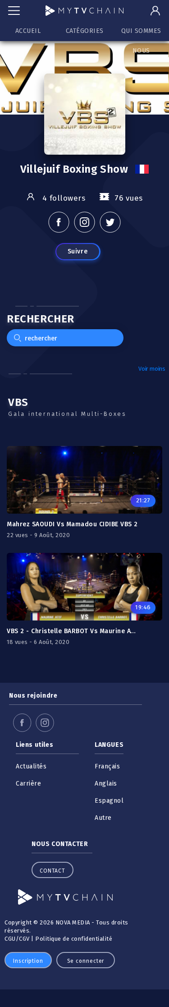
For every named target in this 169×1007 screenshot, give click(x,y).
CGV (24, 938)
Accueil (28, 31)
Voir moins (151, 368)
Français (107, 766)
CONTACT (52, 871)
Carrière (28, 783)
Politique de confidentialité (73, 938)
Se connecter (86, 961)
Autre (103, 818)
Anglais (106, 783)
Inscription (28, 961)
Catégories (85, 31)
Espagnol (109, 801)
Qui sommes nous (141, 34)
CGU (10, 938)
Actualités (31, 766)
